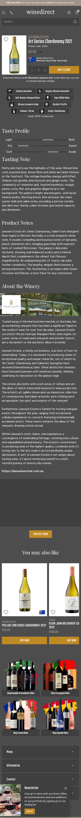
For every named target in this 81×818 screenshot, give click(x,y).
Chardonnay (59, 111)
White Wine (42, 58)
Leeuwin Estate (38, 37)
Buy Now (24, 640)
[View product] (24, 589)
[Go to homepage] (40, 11)
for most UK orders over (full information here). (40, 3)
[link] (77, 12)
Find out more (40, 534)
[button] (4, 12)
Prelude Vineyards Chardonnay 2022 (24, 624)
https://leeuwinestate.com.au (23, 471)
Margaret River (33, 98)
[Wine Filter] (69, 12)
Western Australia (46, 61)
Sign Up (29, 811)
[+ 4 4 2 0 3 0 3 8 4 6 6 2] (12, 12)
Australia (62, 61)
